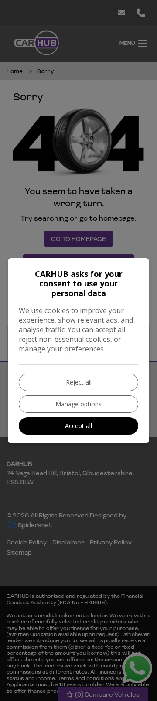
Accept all (78, 426)
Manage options (78, 404)
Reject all (79, 382)
